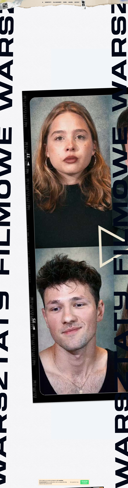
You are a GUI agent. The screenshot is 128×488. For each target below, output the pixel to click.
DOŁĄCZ (71, 250)
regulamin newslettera (61, 255)
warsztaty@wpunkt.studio (66, 239)
